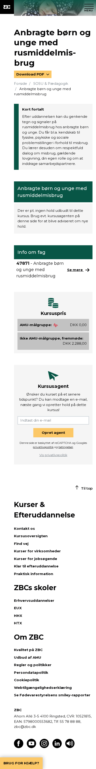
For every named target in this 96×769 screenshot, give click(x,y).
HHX (18, 615)
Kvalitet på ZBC (28, 650)
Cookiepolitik (26, 680)
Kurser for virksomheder (37, 551)
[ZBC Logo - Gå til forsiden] (7, 7)
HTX (18, 623)
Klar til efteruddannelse (36, 566)
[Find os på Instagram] (44, 747)
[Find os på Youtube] (31, 747)
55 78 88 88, (70, 721)
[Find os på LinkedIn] (57, 747)
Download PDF (30, 74)
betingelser (65, 447)
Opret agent (53, 432)
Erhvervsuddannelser (34, 600)
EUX (18, 608)
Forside (20, 83)
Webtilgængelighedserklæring (43, 687)
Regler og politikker (32, 665)
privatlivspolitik (43, 447)
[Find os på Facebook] (18, 747)
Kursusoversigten (31, 536)
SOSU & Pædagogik (50, 83)
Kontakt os (24, 528)
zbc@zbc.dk (25, 726)
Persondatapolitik (31, 672)
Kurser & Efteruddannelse (44, 509)
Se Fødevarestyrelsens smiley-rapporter (52, 695)
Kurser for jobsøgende (35, 558)
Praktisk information (33, 574)
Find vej (21, 543)
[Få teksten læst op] (70, 747)
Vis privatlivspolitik (53, 455)
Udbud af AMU (27, 657)
